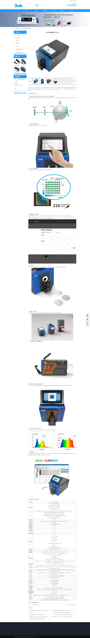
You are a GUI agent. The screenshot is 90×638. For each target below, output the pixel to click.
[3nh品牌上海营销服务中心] (18, 5)
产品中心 (27, 10)
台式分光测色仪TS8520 (72, 604)
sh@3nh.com (18, 90)
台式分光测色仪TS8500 (35, 604)
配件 (17, 46)
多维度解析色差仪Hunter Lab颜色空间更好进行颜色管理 (39, 616)
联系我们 (62, 10)
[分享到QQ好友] (34, 602)
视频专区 (38, 634)
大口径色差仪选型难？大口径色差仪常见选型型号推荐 (61, 612)
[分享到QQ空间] (32, 602)
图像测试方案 (17, 637)
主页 (20, 28)
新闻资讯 (36, 10)
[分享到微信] (33, 602)
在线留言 (31, 633)
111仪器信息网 (37, 6)
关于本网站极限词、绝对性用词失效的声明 (36, 614)
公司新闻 (24, 633)
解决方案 (45, 10)
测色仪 (25, 28)
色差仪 (17, 40)
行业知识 (24, 637)
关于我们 (54, 10)
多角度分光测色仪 (19, 52)
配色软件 (17, 43)
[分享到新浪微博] (36, 602)
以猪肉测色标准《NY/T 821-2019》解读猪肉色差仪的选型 (62, 616)
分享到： (30, 602)
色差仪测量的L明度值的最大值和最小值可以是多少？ (61, 610)
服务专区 (71, 10)
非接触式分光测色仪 (19, 49)
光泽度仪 (16, 634)
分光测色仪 (29, 28)
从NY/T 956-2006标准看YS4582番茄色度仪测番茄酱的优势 (62, 614)
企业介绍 (31, 634)
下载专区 (38, 633)
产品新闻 (24, 634)
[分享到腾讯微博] (37, 602)
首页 (18, 10)
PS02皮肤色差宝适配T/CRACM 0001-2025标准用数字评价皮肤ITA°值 (39, 611)
